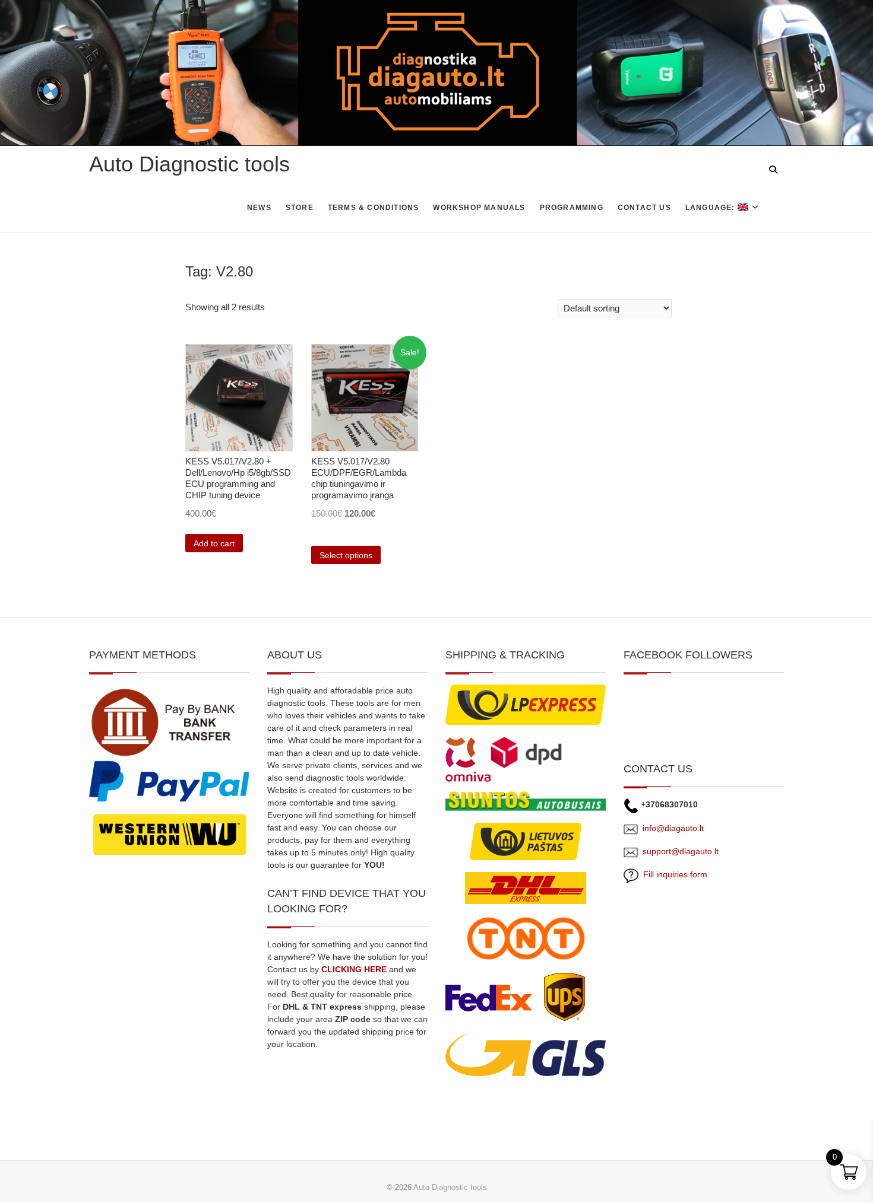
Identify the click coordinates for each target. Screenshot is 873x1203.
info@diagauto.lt (673, 828)
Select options (346, 555)
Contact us (644, 207)
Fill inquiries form (672, 874)
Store (300, 207)
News (259, 207)
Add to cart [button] (214, 543)
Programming (571, 207)
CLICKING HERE (354, 969)
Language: (711, 207)
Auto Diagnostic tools (189, 164)
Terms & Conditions (373, 207)
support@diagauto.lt (681, 851)
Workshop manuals (479, 207)
